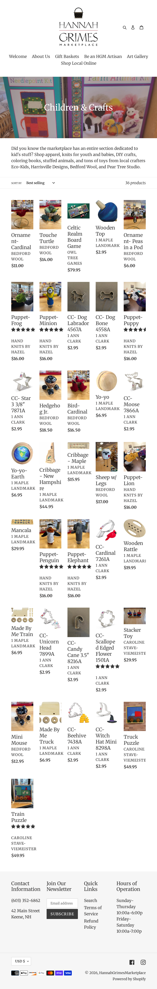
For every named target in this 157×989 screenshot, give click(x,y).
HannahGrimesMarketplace (122, 973)
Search (90, 900)
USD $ (20, 961)
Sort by (16, 183)
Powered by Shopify (129, 979)
